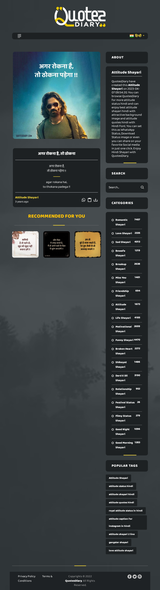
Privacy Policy (26, 576)
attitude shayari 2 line (122, 534)
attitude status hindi (121, 486)
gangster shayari (118, 542)
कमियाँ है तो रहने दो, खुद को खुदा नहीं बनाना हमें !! (25, 244)
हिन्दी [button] (138, 35)
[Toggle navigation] (19, 36)
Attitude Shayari (27, 197)
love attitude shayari (121, 551)
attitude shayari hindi (121, 494)
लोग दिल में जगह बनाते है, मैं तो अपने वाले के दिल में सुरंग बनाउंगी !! (57, 244)
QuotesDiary (73, 581)
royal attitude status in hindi (126, 511)
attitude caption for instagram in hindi (120, 522)
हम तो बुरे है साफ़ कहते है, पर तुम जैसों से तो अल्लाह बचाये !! (88, 244)
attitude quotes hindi (121, 503)
